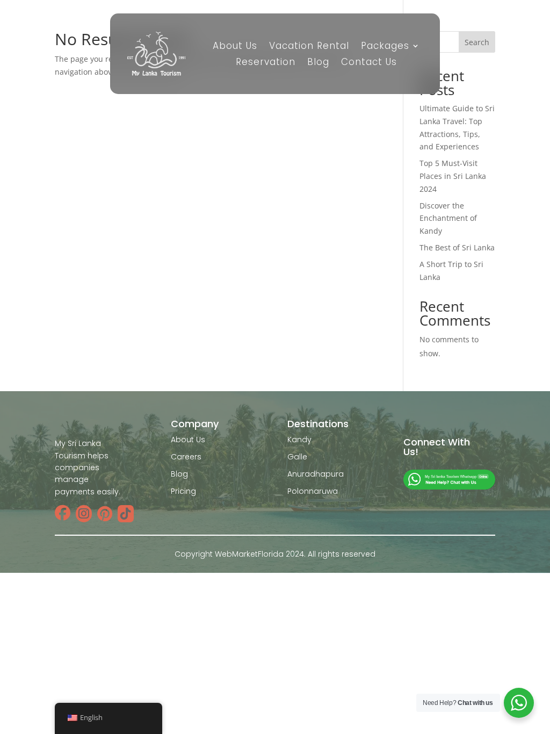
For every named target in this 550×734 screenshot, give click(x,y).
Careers (186, 456)
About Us (235, 47)
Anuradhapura (315, 474)
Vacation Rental (309, 47)
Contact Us (369, 63)
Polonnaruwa (312, 491)
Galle (297, 456)
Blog (318, 63)
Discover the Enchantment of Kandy (448, 218)
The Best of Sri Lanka (457, 247)
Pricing (183, 491)
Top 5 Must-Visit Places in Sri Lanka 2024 (452, 176)
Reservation (265, 63)
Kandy (299, 439)
